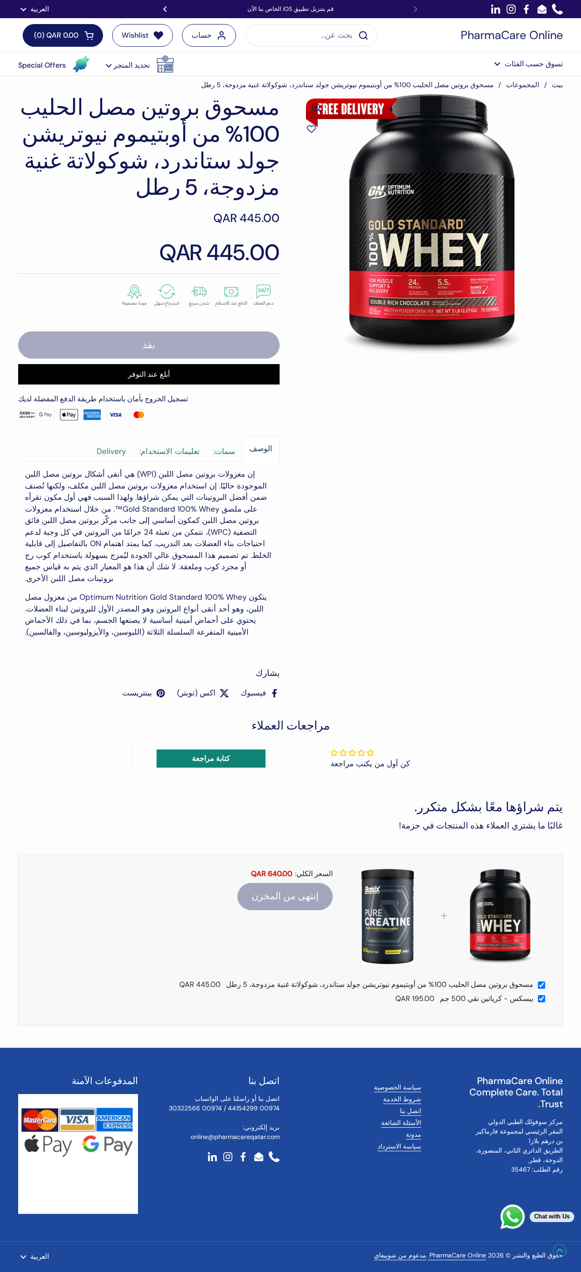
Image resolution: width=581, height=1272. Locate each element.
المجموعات (522, 84)
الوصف (260, 449)
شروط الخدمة (402, 1099)
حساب (202, 35)
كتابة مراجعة (211, 758)
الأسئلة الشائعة (401, 1123)
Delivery (111, 451)
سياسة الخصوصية (397, 1087)
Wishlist (135, 35)
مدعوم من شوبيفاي (400, 1255)
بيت (557, 84)
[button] (140, 64)
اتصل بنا (410, 1111)
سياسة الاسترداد (399, 1146)
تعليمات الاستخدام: (169, 451)
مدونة (413, 1134)
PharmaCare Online (512, 35)
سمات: (224, 451)
